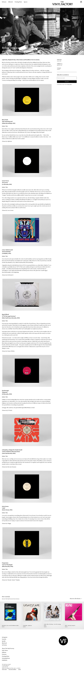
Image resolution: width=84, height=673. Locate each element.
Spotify (3, 641)
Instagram (4, 637)
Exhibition (4, 660)
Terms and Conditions (12, 669)
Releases (4, 2)
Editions (4, 652)
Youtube (4, 639)
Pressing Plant (18, 2)
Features (4, 654)
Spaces (25, 2)
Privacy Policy (4, 669)
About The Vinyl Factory (8, 648)
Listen (3, 126)
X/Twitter (4, 645)
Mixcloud (4, 643)
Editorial (10, 2)
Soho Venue (5, 650)
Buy (7, 126)
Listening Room (6, 658)
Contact (19, 669)
